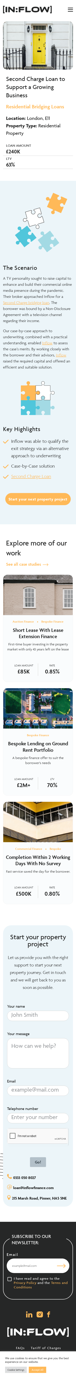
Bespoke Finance (52, 621)
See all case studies (24, 564)
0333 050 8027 (24, 1177)
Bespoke (55, 849)
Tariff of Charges (46, 1348)
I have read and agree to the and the (41, 1282)
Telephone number (22, 1108)
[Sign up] (61, 1266)
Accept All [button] (37, 1369)
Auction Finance (23, 621)
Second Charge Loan (31, 476)
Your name (16, 1006)
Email (11, 1081)
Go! (38, 1162)
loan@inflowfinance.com (33, 1187)
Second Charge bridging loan (26, 302)
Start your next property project (38, 499)
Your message (18, 1033)
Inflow (47, 342)
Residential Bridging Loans (35, 106)
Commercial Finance (28, 849)
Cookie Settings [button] (15, 1369)
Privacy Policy (25, 1283)
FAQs (20, 1348)
